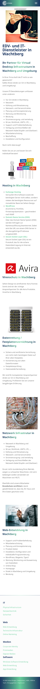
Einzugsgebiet (20, 9)
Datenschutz (21, 680)
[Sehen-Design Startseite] (17, 3)
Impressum (21, 683)
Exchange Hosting (13, 192)
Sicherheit (7, 614)
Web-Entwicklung (10, 627)
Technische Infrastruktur (13, 630)
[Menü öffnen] (36, 3)
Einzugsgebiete (11, 683)
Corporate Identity (10, 646)
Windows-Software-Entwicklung (15, 662)
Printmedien (8, 650)
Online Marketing (10, 634)
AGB (27, 680)
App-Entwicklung (9, 669)
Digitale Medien (9, 654)
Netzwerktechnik (9, 611)
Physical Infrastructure (12, 607)
